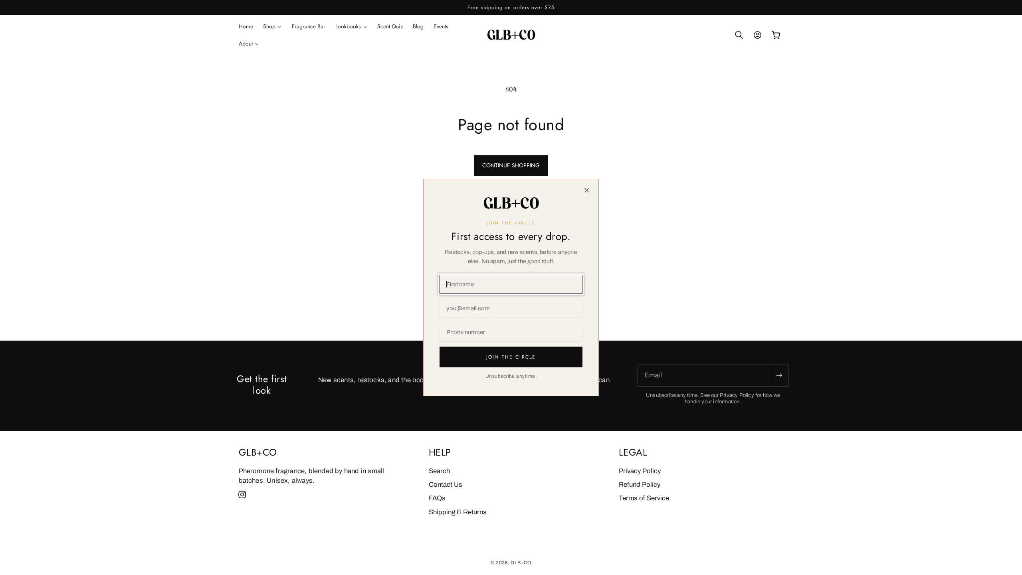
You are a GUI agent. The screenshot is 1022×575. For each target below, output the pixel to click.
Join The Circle (511, 357)
